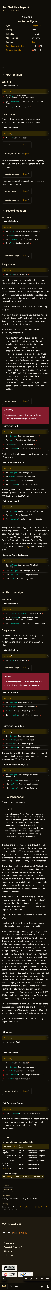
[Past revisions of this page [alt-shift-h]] (36, 1278)
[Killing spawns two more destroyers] (37, 440)
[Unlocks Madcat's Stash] (29, 1063)
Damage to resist (13, 50)
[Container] (3, 1042)
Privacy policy (9, 1243)
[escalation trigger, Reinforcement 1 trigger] (29, 274)
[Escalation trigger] (31, 107)
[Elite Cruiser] (3, 574)
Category (5, 1185)
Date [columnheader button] (7, 1177)
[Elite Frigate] (3, 436)
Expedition (36, 26)
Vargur (28, 546)
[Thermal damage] (39, 46)
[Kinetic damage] (33, 46)
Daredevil (5, 1169)
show (9, 1177)
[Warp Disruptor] (49, 566)
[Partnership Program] (15, 1233)
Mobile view (8, 1255)
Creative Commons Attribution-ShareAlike (34, 1207)
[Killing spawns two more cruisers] (35, 444)
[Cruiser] (3, 235)
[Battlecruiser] (3, 102)
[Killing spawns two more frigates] (39, 436)
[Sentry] (3, 1079)
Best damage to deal (15, 46)
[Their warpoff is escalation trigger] (29, 660)
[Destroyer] (3, 440)
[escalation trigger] (31, 243)
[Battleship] (3, 578)
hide (15, 1146)
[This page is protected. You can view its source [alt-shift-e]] (31, 1278)
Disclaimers (8, 1251)
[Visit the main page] (3, 1286)
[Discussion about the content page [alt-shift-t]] (41, 1278)
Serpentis (36, 42)
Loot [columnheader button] (17, 1177)
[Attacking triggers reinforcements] (43, 1075)
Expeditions (8, 1189)
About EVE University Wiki (14, 1247)
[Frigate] (3, 96)
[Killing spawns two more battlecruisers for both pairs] (41, 448)
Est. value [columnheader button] (26, 1177)
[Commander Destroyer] (3, 614)
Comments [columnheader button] (37, 1177)
